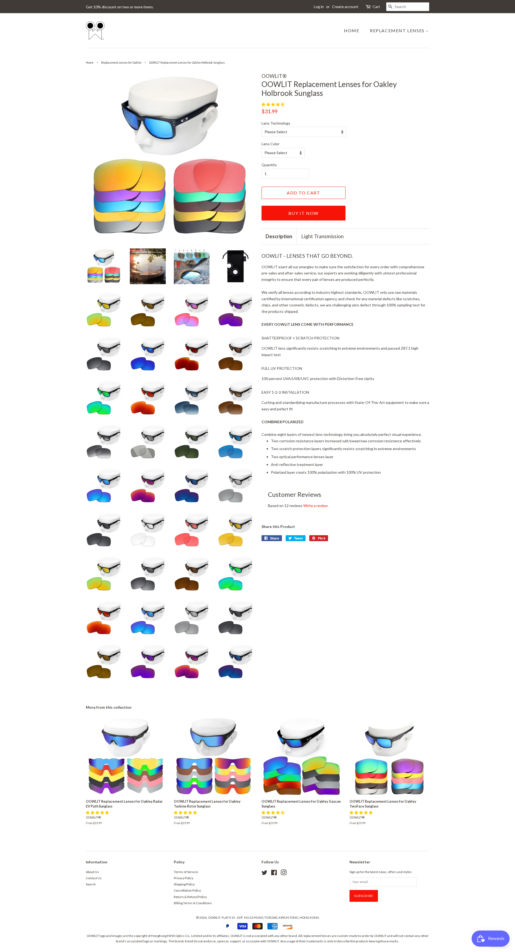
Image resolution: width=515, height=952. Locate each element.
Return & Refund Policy (190, 897)
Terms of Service (186, 872)
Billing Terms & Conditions (193, 903)
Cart (376, 6)
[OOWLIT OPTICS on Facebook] (274, 874)
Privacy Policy (183, 878)
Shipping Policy (184, 884)
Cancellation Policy (187, 890)
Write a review (315, 505)
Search (91, 884)
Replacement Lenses (398, 30)
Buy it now (303, 213)
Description (279, 236)
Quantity (269, 164)
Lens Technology (276, 123)
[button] (273, 104)
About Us (92, 872)
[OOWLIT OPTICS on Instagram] (283, 874)
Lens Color (270, 144)
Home (351, 30)
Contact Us (94, 878)
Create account (345, 6)
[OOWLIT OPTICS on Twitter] (264, 874)
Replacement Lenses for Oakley (121, 62)
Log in (319, 6)
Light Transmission (322, 236)
